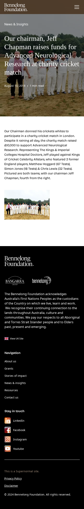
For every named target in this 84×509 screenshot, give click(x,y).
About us (10, 361)
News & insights (15, 383)
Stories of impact (15, 376)
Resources (11, 390)
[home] (16, 7)
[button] (76, 7)
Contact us (11, 397)
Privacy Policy (13, 478)
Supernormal (24, 471)
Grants (8, 368)
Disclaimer (11, 486)
